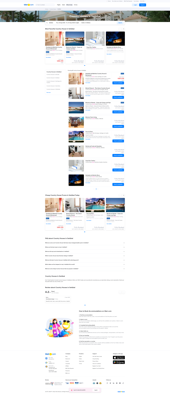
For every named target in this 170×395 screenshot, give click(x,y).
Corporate (67, 363)
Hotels (80, 358)
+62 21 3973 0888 (53, 371)
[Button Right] (123, 292)
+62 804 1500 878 (53, 368)
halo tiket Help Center (97, 356)
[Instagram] (120, 383)
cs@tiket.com (52, 363)
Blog (66, 356)
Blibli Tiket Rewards (128, 1)
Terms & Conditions (97, 363)
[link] (135, 4)
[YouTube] (117, 383)
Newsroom (67, 358)
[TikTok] (123, 383)
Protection (67, 370)
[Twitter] (110, 383)
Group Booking (96, 358)
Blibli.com (67, 373)
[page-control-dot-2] (85, 65)
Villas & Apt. (81, 361)
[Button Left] (120, 292)
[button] (120, 29)
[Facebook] (107, 383)
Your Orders (136, 1)
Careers (67, 361)
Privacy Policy (95, 361)
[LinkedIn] (113, 383)
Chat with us (51, 359)
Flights (80, 356)
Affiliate (67, 366)
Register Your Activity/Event (98, 368)
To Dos (80, 363)
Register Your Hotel (96, 366)
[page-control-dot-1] (84, 65)
